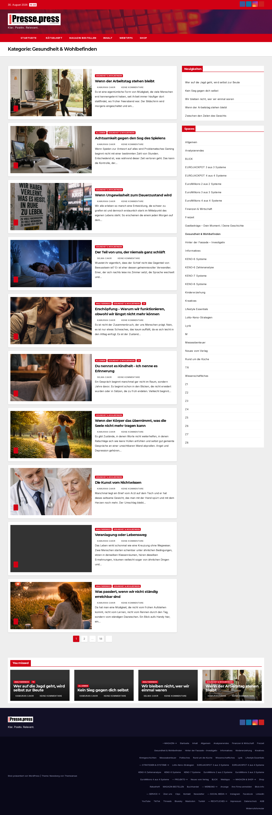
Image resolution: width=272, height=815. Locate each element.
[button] (256, 38)
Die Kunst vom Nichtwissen (118, 482)
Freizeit (189, 217)
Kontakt (187, 794)
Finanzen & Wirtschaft (198, 209)
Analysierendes (103, 304)
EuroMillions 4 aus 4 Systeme (203, 200)
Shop (143, 38)
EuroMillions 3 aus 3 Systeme (203, 192)
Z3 (186, 400)
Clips (177, 794)
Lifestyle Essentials (196, 309)
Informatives (192, 250)
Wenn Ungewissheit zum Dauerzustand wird (133, 195)
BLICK (189, 158)
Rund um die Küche (197, 359)
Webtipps (126, 38)
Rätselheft (54, 38)
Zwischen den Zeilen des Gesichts (205, 115)
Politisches (184, 757)
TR (187, 367)
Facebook (248, 794)
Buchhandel (193, 786)
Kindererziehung (195, 292)
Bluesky (178, 801)
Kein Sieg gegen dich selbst (201, 90)
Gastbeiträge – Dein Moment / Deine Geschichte (214, 225)
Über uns (167, 794)
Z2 (186, 392)
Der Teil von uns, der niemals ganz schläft (130, 252)
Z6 (186, 425)
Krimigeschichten (147, 757)
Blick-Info (259, 786)
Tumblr (201, 801)
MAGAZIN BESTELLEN (82, 38)
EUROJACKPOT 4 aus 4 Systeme (205, 175)
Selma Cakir (104, 258)
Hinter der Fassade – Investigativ (205, 242)
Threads (167, 801)
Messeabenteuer (195, 342)
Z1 (186, 384)
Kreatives (190, 300)
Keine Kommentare (132, 87)
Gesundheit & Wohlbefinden (109, 76)
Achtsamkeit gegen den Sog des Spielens (130, 138)
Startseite (29, 38)
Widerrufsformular (255, 808)
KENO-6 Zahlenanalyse (199, 267)
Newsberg (55, 776)
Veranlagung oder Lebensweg (121, 535)
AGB (262, 801)
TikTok (157, 801)
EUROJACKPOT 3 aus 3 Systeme (205, 167)
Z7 (186, 434)
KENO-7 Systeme (196, 275)
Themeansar (71, 776)
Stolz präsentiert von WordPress (24, 776)
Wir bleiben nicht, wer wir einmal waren (209, 99)
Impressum (235, 801)
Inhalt (108, 38)
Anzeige (225, 786)
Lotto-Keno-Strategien (198, 317)
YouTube (146, 801)
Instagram (235, 794)
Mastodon (190, 801)
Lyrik (188, 325)
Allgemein (100, 133)
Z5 (186, 417)
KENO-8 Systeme (196, 284)
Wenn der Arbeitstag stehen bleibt (125, 81)
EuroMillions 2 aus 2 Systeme (203, 183)
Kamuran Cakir (106, 87)
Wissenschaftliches (196, 375)
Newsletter (199, 794)
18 (100, 638)
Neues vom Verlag (196, 350)
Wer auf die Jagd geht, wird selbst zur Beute (212, 82)
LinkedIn (260, 794)
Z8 (144, 304)
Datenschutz (250, 801)
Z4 (186, 409)
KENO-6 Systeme (196, 259)
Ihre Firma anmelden (242, 786)
